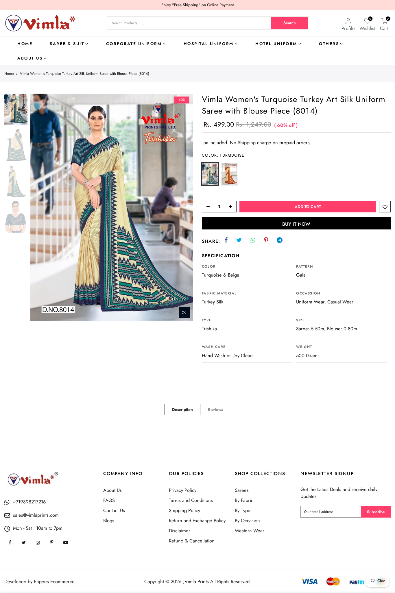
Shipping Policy (184, 510)
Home (9, 73)
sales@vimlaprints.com (36, 515)
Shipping (247, 142)
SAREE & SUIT (67, 44)
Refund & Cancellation (192, 540)
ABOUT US (30, 58)
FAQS (109, 500)
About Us (112, 490)
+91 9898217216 (224, 6)
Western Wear (249, 530)
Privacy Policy (182, 490)
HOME (24, 44)
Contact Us (114, 510)
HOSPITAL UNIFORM (209, 44)
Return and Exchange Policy (197, 520)
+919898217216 (29, 501)
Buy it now (296, 223)
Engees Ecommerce (54, 581)
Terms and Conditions (191, 500)
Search (289, 23)
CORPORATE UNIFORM (134, 44)
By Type (242, 510)
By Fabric (244, 500)
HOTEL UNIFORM (276, 44)
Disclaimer (179, 530)
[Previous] (40, 207)
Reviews (215, 409)
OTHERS (329, 44)
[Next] (183, 207)
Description (182, 409)
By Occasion (247, 520)
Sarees (242, 490)
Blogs (108, 520)
